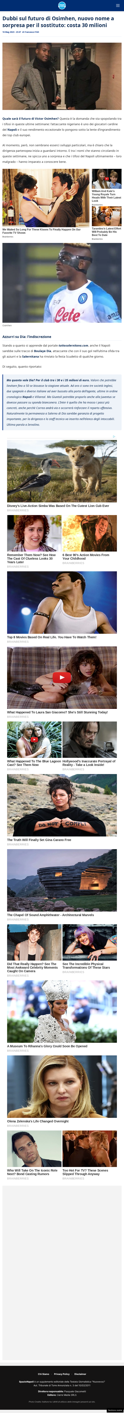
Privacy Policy (62, 1374)
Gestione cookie (115, 1410)
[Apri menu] (118, 5)
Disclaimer (80, 1374)
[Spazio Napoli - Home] (62, 5)
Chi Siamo (43, 1374)
